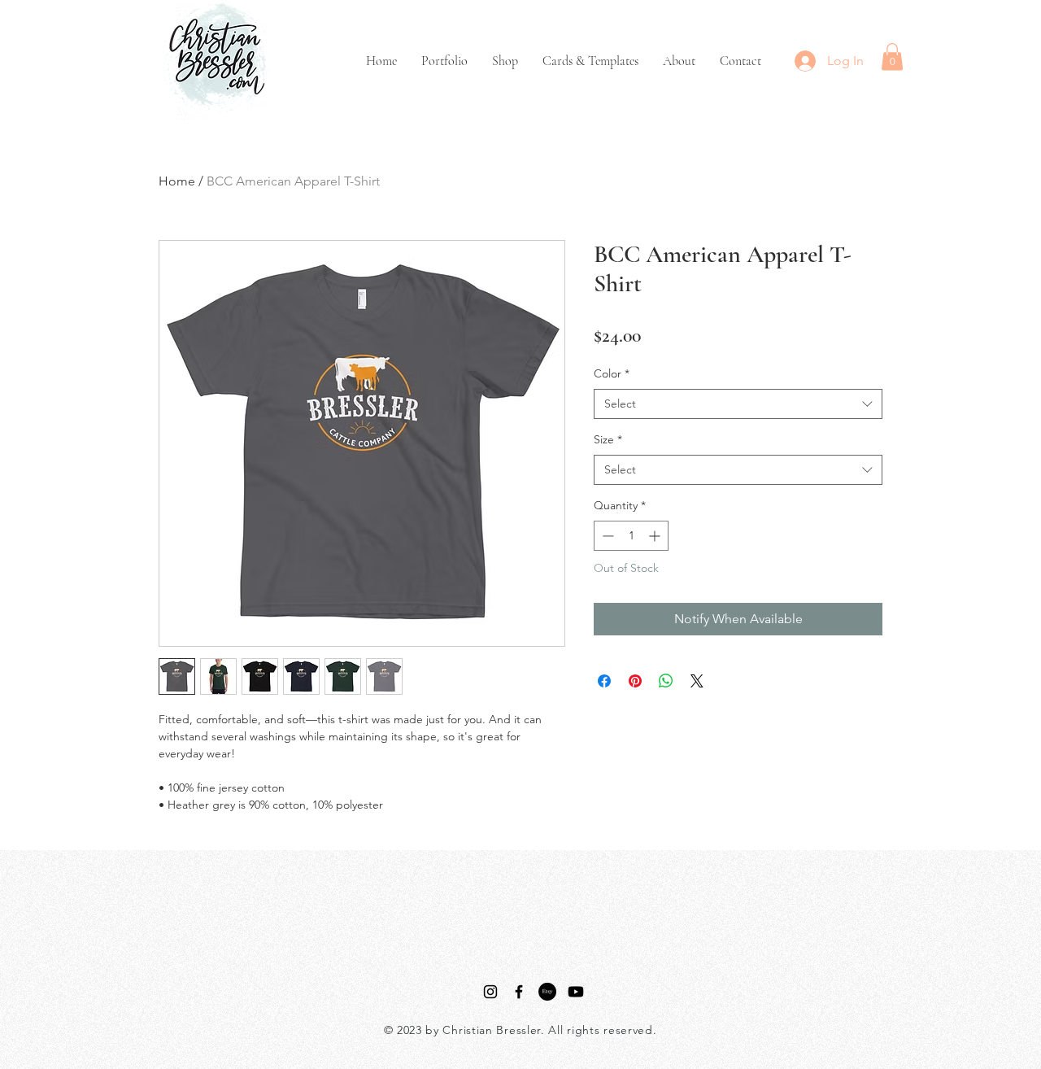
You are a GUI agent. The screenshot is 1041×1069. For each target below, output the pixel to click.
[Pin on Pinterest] (635, 681)
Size (608, 439)
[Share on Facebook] (604, 681)
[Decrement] (606, 535)
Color (611, 373)
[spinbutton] (631, 535)
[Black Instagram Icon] (490, 992)
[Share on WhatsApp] (666, 681)
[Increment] (656, 535)
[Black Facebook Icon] (519, 992)
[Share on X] (697, 681)
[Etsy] (547, 992)
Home (177, 181)
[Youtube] (576, 992)
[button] (892, 56)
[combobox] (738, 404)
